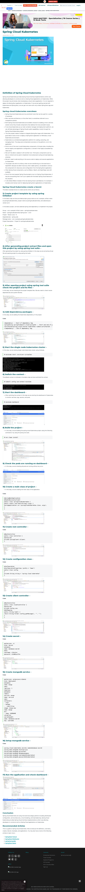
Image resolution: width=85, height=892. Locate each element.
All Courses (42, 5)
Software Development (17, 10)
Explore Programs (48, 860)
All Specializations (53, 5)
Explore (9, 5)
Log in (78, 5)
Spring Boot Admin (10, 843)
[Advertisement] (70, 50)
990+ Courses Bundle (30, 5)
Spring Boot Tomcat (11, 837)
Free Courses (18, 5)
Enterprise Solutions (49, 855)
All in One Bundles (48, 864)
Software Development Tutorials (30, 10)
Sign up (45, 867)
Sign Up (9, 8)
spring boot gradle (10, 841)
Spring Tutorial (41, 10)
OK (25, 881)
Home (9, 10)
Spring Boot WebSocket (12, 839)
